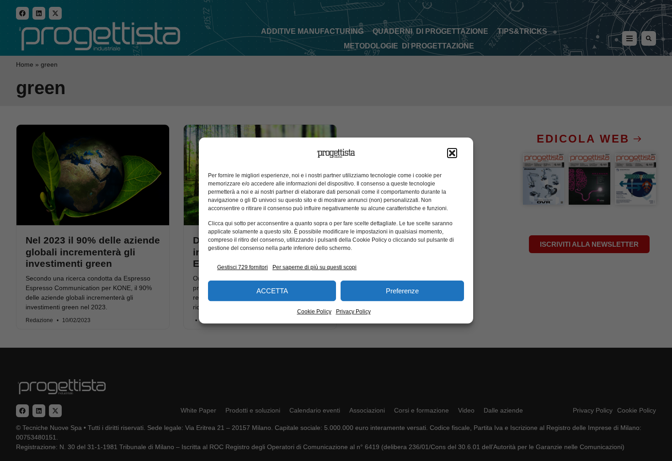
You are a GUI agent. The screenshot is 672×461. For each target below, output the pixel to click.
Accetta (272, 291)
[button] (452, 153)
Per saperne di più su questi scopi (314, 267)
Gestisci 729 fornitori (242, 267)
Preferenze (402, 291)
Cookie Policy (314, 311)
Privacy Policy (353, 311)
